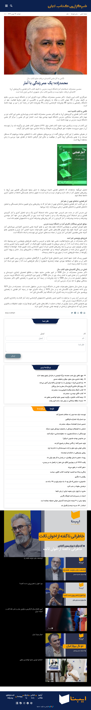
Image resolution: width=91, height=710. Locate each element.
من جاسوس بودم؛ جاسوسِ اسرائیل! (74, 438)
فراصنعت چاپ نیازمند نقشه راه (33, 558)
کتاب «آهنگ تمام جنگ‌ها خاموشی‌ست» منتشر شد (67, 390)
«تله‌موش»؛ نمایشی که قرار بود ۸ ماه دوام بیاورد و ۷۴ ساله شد (66, 481)
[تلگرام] (27, 703)
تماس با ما (33, 696)
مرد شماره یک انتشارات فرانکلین (75, 419)
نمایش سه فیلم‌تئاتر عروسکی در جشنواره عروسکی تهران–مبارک (66, 429)
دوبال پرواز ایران (37, 634)
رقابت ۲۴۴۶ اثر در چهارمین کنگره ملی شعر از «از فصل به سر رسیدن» (64, 462)
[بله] (20, 703)
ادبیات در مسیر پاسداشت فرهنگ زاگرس (73, 496)
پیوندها (19, 696)
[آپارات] (31, 703)
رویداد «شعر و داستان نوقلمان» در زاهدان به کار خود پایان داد (66, 457)
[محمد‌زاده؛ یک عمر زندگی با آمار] (45, 45)
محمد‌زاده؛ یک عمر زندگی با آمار (45, 83)
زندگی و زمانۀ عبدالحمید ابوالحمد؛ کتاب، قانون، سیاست (68, 472)
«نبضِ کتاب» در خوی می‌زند (77, 467)
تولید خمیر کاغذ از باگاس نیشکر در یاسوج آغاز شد (70, 443)
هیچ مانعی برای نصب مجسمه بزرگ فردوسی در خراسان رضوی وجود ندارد (60, 375)
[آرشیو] (17, 703)
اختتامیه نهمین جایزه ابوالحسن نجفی (31, 659)
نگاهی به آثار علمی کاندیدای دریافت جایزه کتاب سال (45, 78)
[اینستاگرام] (24, 703)
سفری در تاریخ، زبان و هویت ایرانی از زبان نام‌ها (71, 491)
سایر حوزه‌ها (74, 14)
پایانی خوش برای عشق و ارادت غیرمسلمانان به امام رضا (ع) (67, 448)
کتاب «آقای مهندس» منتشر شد (73, 393)
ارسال (13, 355)
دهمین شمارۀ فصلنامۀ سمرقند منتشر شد (72, 424)
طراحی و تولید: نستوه (43, 706)
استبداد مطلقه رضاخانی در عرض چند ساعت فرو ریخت (66, 400)
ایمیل (42, 333)
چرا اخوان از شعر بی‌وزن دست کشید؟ (31, 583)
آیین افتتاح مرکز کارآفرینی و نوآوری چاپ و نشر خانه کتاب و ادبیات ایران (24, 610)
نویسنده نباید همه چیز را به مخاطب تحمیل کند (71, 414)
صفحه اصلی (83, 14)
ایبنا (67, 6)
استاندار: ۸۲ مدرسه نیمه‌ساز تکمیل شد (73, 505)
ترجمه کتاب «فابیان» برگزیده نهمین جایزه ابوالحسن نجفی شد (63, 397)
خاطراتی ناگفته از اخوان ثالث (62, 549)
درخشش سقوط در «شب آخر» (76, 486)
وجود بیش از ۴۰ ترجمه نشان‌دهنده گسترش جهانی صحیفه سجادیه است (63, 500)
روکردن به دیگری (80, 476)
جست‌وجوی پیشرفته (10, 696)
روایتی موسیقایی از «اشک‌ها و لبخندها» (73, 452)
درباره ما (26, 696)
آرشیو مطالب (40, 696)
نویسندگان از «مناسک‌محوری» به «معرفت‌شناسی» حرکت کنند (66, 433)
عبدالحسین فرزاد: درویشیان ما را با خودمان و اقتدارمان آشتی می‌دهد (61, 382)
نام (85, 333)
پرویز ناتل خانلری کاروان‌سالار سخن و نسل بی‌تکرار (67, 386)
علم (67, 14)
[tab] (52, 408)
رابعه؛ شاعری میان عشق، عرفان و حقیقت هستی (68, 379)
